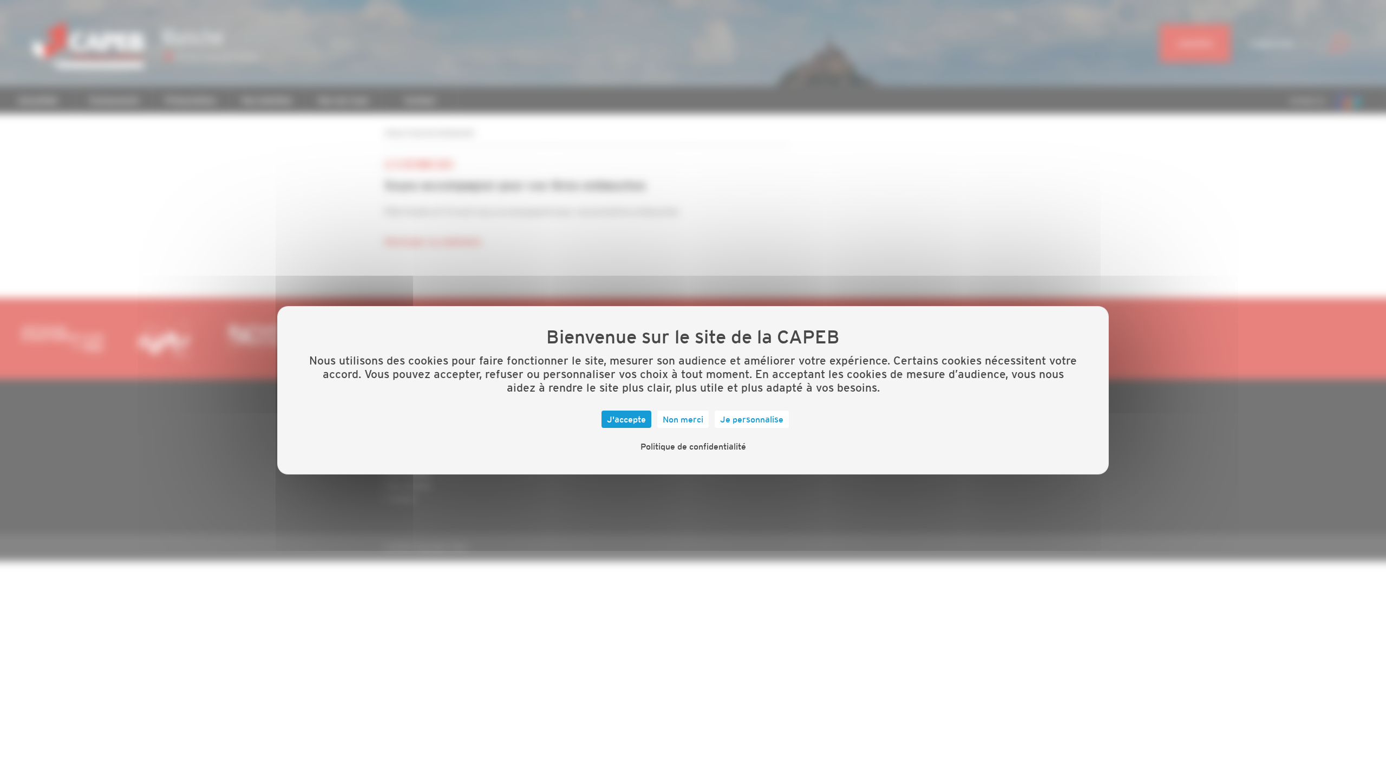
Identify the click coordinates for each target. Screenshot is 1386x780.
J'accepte (626, 419)
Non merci (683, 419)
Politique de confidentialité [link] (693, 446)
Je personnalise (751, 419)
